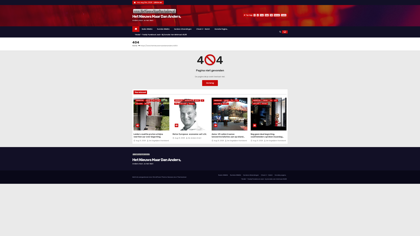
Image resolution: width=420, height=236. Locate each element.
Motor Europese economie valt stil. (190, 134)
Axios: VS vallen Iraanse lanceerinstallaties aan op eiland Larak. (227, 137)
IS (254, 15)
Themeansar (181, 177)
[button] (280, 32)
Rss (158, 100)
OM (271, 15)
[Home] (135, 29)
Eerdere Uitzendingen (183, 29)
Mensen (276, 15)
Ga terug (210, 83)
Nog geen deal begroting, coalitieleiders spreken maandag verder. (266, 137)
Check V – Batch (203, 29)
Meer (266, 15)
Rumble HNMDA (163, 29)
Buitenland (188, 100)
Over (261, 15)
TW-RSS (147, 103)
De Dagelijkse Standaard (159, 141)
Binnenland (139, 100)
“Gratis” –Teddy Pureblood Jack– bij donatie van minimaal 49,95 (161, 35)
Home (134, 45)
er (257, 15)
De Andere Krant (194, 138)
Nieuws (148, 100)
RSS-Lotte (139, 103)
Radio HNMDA (147, 29)
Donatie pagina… (221, 29)
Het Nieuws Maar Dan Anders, (156, 16)
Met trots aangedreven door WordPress (146, 177)
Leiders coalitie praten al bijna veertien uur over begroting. (148, 135)
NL (154, 100)
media (283, 15)
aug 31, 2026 (141, 141)
